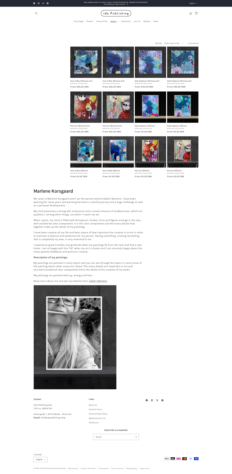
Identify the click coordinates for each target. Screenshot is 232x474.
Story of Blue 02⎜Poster (79, 171)
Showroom (94, 422)
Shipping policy (132, 468)
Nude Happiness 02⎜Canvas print (147, 81)
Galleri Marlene (98, 281)
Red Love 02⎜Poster (142, 171)
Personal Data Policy (98, 414)
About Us (93, 405)
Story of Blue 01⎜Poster (111, 171)
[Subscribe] (136, 437)
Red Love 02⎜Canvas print (80, 126)
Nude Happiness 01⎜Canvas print (179, 81)
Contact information (88, 468)
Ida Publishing (45, 468)
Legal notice (144, 468)
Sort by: (158, 43)
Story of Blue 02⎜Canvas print (81, 81)
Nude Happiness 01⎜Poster (177, 126)
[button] (36, 13)
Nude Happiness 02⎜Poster (145, 126)
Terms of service (117, 468)
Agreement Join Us (97, 418)
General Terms (95, 409)
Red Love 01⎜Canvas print (112, 126)
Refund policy (73, 468)
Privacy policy (103, 468)
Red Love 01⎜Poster (174, 171)
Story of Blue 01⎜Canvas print (114, 81)
